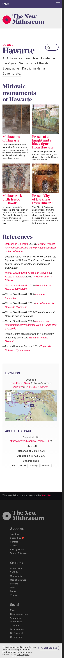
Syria (27, 383)
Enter (12, 610)
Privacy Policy (17, 549)
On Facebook (16, 633)
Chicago (34, 465)
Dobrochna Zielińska (16, 244)
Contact (14, 541)
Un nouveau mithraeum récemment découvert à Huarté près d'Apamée (31, 325)
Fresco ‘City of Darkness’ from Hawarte (42, 199)
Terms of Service (18, 553)
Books (13, 591)
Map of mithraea (18, 580)
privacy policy (23, 654)
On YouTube (16, 637)
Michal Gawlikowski (16, 273)
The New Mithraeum (28, 19)
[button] (32, 405)
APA (13, 465)
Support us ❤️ (17, 538)
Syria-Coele (16, 383)
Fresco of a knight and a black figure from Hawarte (42, 142)
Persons (14, 583)
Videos (13, 595)
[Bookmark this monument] (52, 47)
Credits (13, 545)
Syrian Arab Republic (36, 386)
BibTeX (22, 465)
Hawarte (18, 386)
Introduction (16, 568)
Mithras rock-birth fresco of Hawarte (12, 199)
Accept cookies (49, 648)
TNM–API (15, 625)
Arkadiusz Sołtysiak (39, 273)
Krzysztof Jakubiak (15, 276)
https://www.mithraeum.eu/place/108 (30, 441)
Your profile (15, 618)
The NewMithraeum (28, 516)
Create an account (19, 614)
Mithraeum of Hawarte (11, 138)
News (13, 587)
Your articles (16, 621)
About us (14, 534)
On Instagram (17, 629)
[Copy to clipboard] (51, 441)
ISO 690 (46, 465)
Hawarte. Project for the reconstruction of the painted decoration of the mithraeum (30, 248)
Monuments (16, 576)
